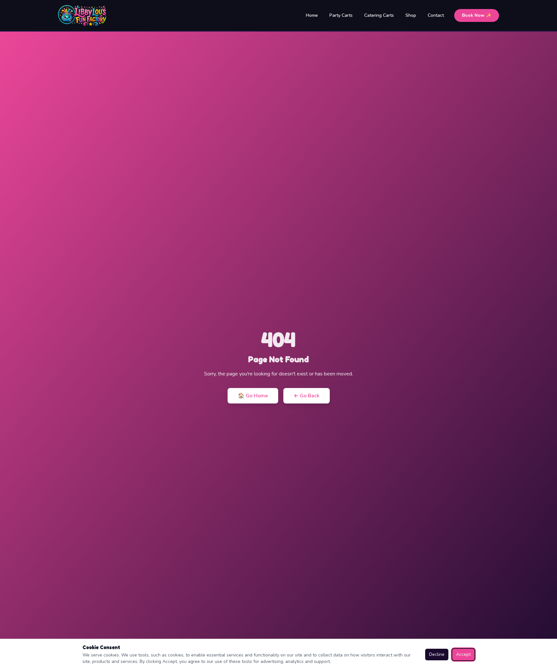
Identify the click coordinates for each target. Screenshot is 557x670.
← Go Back (306, 395)
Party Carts (341, 15)
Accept (463, 654)
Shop (411, 15)
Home (312, 15)
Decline (437, 654)
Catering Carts (379, 15)
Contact (436, 15)
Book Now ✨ (476, 15)
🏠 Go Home (253, 395)
